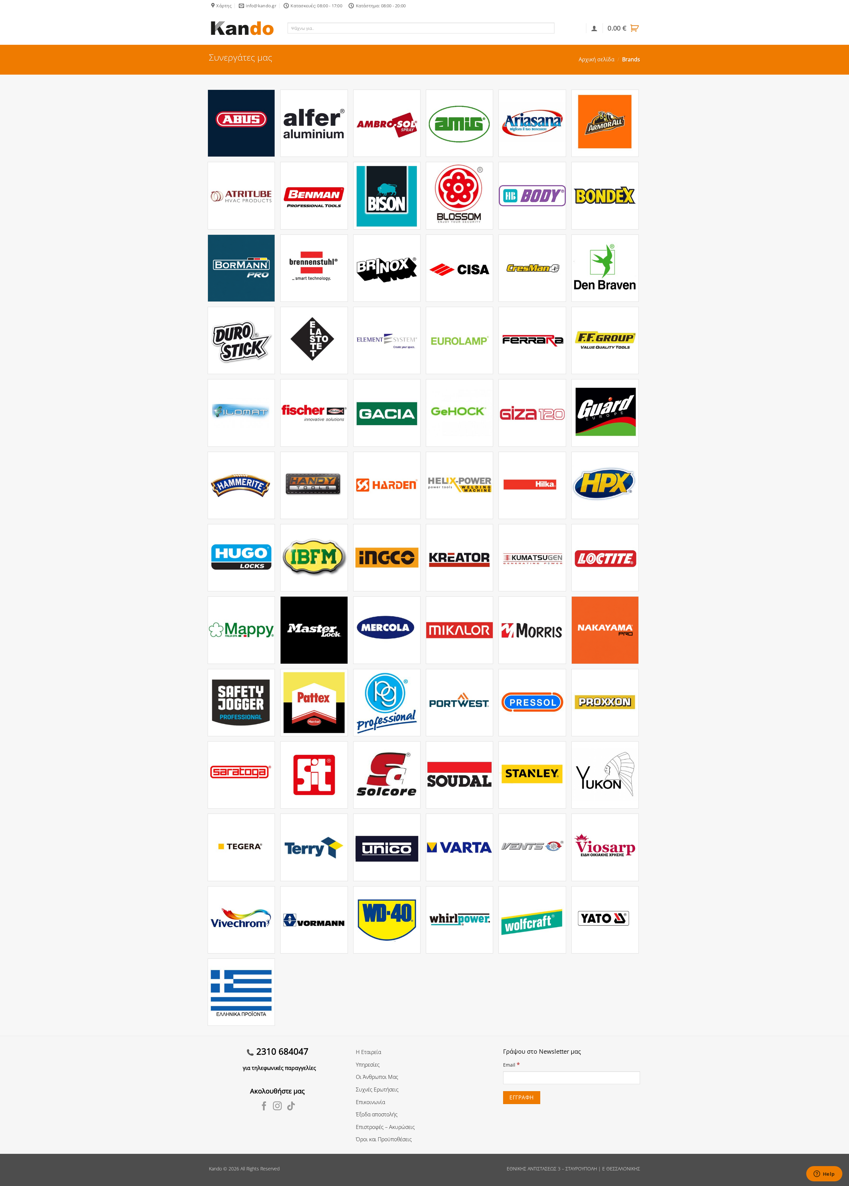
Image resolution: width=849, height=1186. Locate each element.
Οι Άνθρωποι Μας (377, 1077)
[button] (624, 28)
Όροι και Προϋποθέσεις (384, 1139)
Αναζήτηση (569, 28)
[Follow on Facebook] (264, 1107)
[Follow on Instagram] (277, 1107)
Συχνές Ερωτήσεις (377, 1089)
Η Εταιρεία (368, 1052)
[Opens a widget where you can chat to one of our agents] (824, 1174)
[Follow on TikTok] (291, 1107)
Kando (215, 1168)
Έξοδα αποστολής (377, 1114)
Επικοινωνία (370, 1102)
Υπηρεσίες (368, 1064)
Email (511, 1064)
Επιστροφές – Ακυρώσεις (385, 1127)
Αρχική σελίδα (597, 59)
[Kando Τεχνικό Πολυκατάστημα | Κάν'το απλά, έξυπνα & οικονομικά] (242, 28)
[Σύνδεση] (594, 28)
